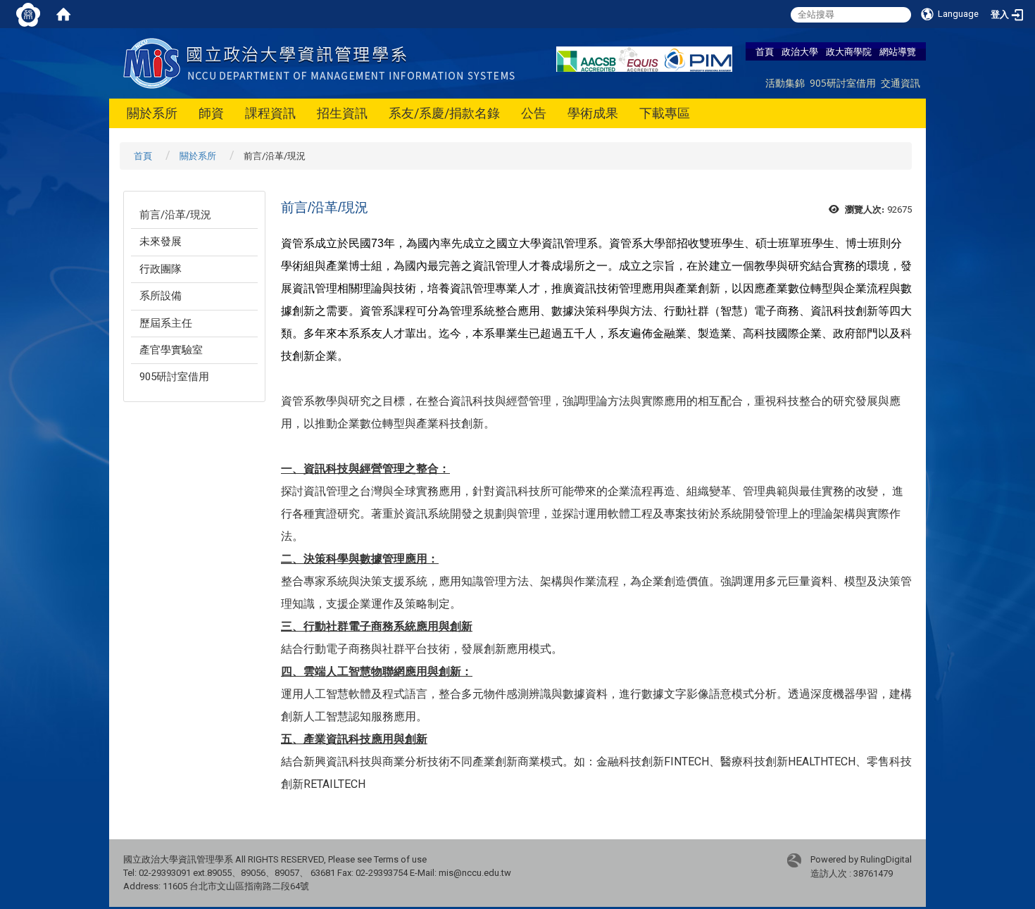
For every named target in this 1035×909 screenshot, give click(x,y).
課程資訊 (270, 113)
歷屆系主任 (165, 323)
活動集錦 (785, 82)
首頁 (764, 51)
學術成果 (592, 113)
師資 (211, 113)
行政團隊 (160, 269)
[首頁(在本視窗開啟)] (63, 14)
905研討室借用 (843, 82)
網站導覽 (897, 51)
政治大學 (800, 51)
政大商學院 (849, 51)
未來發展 (160, 241)
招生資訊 (342, 113)
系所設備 (160, 295)
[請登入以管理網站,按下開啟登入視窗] (28, 14)
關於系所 (152, 113)
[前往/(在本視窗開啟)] (322, 62)
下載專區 (664, 113)
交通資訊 (900, 82)
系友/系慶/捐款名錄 (444, 113)
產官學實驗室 (171, 350)
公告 (533, 113)
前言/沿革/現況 (175, 214)
